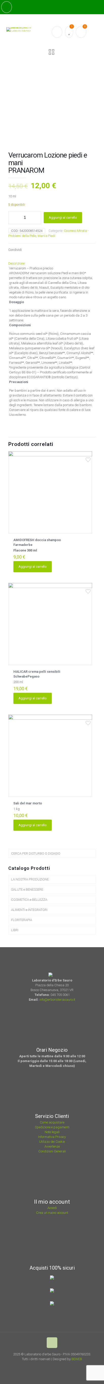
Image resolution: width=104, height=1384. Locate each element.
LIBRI (14, 930)
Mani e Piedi (46, 236)
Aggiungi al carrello (63, 217)
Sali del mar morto (27, 803)
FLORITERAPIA (21, 920)
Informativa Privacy (52, 1137)
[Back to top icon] (52, 1342)
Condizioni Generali (52, 1151)
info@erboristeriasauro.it (57, 999)
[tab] (52, 263)
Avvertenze (52, 1146)
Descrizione (16, 263)
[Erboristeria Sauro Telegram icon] (62, 1366)
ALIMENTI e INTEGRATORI (29, 910)
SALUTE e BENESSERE (27, 889)
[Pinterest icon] (56, 1366)
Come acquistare (52, 1122)
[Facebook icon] (50, 1366)
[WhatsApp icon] (43, 1366)
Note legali (52, 1132)
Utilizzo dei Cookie (52, 1142)
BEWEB (76, 1359)
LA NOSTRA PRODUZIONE (30, 879)
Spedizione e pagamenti (52, 1127)
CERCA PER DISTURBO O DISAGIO (35, 853)
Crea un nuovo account (52, 1213)
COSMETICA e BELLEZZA (29, 900)
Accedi (52, 1208)
